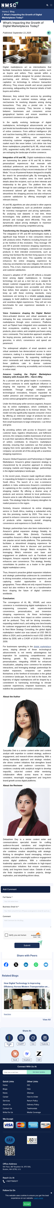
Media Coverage (34, 1112)
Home (5, 11)
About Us (6, 1104)
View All (46, 1019)
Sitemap (30, 1093)
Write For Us (8, 1112)
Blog (12, 11)
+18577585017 (11, 1181)
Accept (27, 1204)
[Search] (47, 5)
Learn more (38, 1198)
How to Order (32, 1097)
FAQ (29, 1089)
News (5, 1093)
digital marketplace (42, 646)
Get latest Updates (39, 1072)
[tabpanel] (27, 998)
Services (6, 1101)
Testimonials (32, 1108)
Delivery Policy (33, 1104)
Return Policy (32, 1101)
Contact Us (7, 1108)
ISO (28, 1085)
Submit (27, 945)
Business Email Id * (11, 907)
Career (5, 1097)
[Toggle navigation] (50, 5)
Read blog (7, 1014)
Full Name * (8, 897)
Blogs (5, 1089)
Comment (7, 916)
